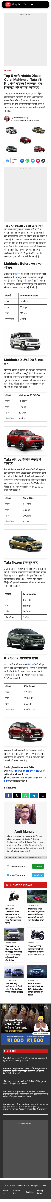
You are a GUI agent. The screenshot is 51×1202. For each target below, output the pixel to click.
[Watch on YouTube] (38, 161)
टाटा (28, 469)
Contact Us (16, 1192)
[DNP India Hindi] (13, 4)
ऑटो (9, 70)
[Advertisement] (25, 40)
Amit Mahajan (19, 118)
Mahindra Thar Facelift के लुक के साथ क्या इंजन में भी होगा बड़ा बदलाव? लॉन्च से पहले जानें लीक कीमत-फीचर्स (36, 914)
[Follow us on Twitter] (43, 161)
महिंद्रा (17, 274)
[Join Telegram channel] (33, 161)
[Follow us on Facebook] (22, 161)
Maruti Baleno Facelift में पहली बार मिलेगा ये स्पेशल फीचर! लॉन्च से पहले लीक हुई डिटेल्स (35, 989)
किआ (30, 664)
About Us (5, 1192)
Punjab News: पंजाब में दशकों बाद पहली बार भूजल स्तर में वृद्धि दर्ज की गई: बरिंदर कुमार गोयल (25, 1059)
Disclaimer (30, 1192)
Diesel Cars (11, 788)
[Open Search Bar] (25, 4)
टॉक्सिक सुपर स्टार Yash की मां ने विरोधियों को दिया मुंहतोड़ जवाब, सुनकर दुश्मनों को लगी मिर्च (24, 1082)
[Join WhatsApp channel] (27, 161)
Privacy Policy (40, 1192)
